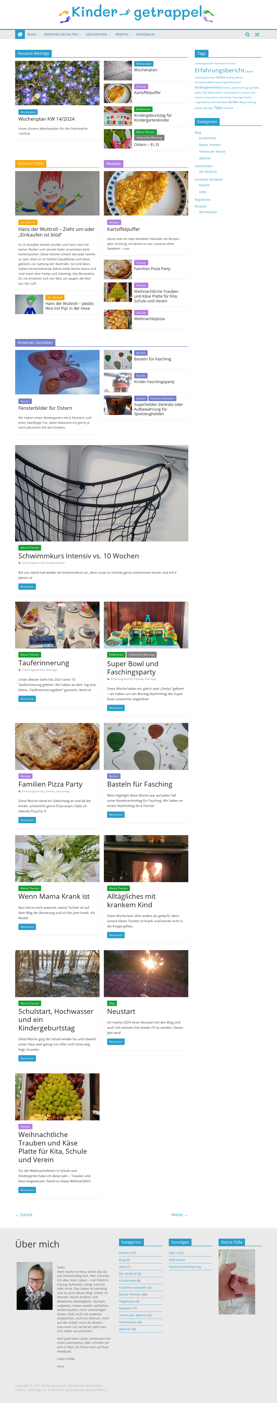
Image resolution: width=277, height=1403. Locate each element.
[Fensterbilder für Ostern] (57, 352)
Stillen (198, 92)
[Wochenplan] (118, 63)
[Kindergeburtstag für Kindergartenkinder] (118, 109)
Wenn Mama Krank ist (54, 896)
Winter (239, 77)
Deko (202, 192)
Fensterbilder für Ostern (45, 408)
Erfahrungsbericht (33, 563)
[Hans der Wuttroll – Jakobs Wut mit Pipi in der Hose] (29, 297)
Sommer (210, 77)
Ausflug (230, 77)
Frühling (251, 102)
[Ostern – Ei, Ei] (118, 131)
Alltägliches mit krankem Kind (131, 900)
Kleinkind (222, 102)
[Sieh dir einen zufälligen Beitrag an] (257, 34)
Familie (138, 679)
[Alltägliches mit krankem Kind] (146, 837)
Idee (213, 102)
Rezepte (121, 34)
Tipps (218, 107)
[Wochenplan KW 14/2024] (57, 63)
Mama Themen (145, 132)
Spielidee (254, 87)
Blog (31, 34)
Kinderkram (143, 109)
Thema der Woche (212, 151)
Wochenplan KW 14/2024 (46, 118)
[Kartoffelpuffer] (118, 86)
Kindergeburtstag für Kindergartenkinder (153, 118)
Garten (198, 108)
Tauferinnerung (43, 662)
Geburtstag (63, 791)
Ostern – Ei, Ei (146, 144)
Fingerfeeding (202, 102)
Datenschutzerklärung (185, 1267)
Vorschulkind (211, 97)
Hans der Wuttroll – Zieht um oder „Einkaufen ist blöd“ (56, 232)
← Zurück (23, 1214)
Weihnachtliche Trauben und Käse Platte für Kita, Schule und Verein (156, 296)
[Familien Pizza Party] (118, 262)
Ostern (225, 87)
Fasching (200, 77)
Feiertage (51, 670)
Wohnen (205, 158)
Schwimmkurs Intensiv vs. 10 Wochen (78, 555)
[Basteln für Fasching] (118, 352)
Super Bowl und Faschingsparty (133, 667)
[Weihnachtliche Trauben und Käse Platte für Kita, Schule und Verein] (118, 285)
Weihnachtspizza (149, 318)
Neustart (121, 1011)
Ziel (205, 92)
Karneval (228, 108)
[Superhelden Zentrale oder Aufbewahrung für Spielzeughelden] (118, 398)
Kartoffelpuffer (147, 92)
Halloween (220, 63)
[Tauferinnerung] (57, 604)
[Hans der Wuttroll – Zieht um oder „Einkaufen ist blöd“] (57, 173)
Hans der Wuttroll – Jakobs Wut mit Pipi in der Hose (69, 306)
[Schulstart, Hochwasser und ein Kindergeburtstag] (57, 952)
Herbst (220, 77)
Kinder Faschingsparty (154, 381)
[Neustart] (146, 952)
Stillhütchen (234, 82)
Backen (233, 102)
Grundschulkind (55, 563)
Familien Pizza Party (152, 268)
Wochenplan (28, 112)
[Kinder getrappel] (20, 34)
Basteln (25, 401)
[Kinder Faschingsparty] (118, 375)
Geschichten (96, 34)
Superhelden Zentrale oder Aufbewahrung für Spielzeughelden (158, 409)
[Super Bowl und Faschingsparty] (146, 604)
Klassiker (208, 108)
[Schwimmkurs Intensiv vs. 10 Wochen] (101, 447)
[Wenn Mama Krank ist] (57, 837)
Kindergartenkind (208, 87)
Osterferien (225, 97)
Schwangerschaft (204, 63)
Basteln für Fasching (152, 358)
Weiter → (179, 1214)
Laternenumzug (239, 87)
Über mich (176, 1253)
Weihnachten (215, 92)
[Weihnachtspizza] (118, 312)
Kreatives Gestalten (60, 34)
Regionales (145, 34)
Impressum (177, 1260)
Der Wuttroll (28, 222)
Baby (243, 102)
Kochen (231, 63)
